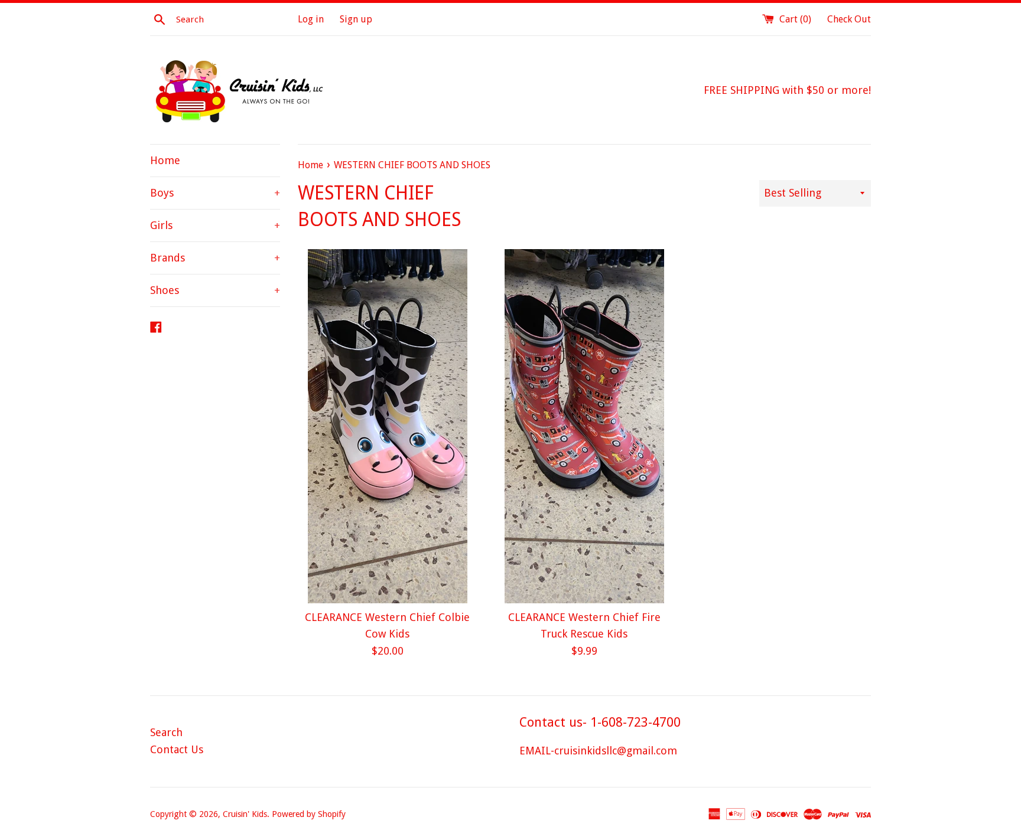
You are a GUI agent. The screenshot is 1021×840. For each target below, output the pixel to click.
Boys (215, 193)
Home (165, 160)
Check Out (849, 19)
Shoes (215, 290)
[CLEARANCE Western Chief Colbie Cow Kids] (387, 426)
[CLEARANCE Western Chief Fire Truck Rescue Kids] (584, 426)
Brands (215, 257)
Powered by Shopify (309, 814)
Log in (311, 19)
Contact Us (176, 749)
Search (166, 732)
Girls (215, 225)
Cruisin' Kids (245, 814)
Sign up (356, 19)
